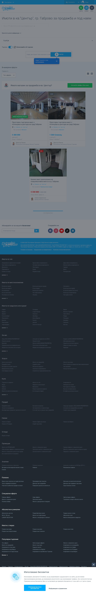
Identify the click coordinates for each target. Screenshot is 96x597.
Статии (4, 469)
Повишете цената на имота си (41, 485)
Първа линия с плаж (69, 513)
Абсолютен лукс (68, 515)
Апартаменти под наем (8, 547)
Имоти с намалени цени (9, 499)
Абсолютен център (7, 513)
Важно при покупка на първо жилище (13, 481)
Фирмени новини (74, 566)
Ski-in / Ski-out (6, 515)
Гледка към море (7, 529)
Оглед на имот (19, 566)
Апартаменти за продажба (71, 545)
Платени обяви (6, 501)
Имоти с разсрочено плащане (41, 501)
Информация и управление (58, 588)
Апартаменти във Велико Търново (42, 551)
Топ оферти (5, 543)
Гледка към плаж (68, 529)
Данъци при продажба (39, 483)
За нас (26, 566)
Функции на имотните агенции (72, 481)
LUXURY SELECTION (7, 517)
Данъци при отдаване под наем (72, 483)
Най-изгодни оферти (69, 497)
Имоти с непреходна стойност (41, 517)
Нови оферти (36, 497)
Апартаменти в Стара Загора (10, 551)
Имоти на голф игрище (39, 515)
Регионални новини (69, 467)
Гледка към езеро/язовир (9, 531)
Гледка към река (37, 529)
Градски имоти (37, 547)
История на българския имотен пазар (12, 467)
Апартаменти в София (69, 547)
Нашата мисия (53, 566)
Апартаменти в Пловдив (70, 549)
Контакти (84, 566)
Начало (4, 566)
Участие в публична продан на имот (12, 485)
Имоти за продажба (7, 545)
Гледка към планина (39, 531)
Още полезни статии (69, 485)
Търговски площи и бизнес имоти (73, 499)
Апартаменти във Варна (9, 549)
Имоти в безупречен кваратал (72, 517)
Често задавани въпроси (9, 483)
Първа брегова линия (39, 513)
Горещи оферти (6, 497)
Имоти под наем (37, 545)
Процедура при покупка (39, 481)
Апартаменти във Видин (70, 551)
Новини (35, 467)
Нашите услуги (63, 566)
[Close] (94, 564)
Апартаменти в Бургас (39, 549)
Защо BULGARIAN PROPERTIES (38, 566)
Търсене (10, 566)
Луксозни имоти (37, 499)
